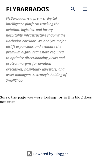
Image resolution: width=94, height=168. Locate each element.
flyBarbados (27, 9)
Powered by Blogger (50, 153)
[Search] (73, 9)
